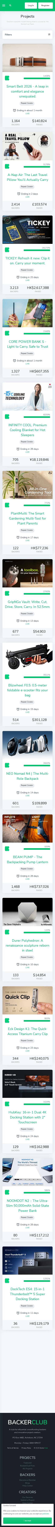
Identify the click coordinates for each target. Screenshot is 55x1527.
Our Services (27, 1497)
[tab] (27, 34)
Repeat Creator (27, 103)
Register (45, 5)
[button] (10, 6)
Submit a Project (27, 1500)
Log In (31, 5)
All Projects (28, 1468)
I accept (27, 1520)
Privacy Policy (26, 1448)
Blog (27, 1483)
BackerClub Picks (27, 1465)
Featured (27, 1462)
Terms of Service (12, 1448)
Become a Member (27, 1480)
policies (45, 1513)
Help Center (27, 1485)
